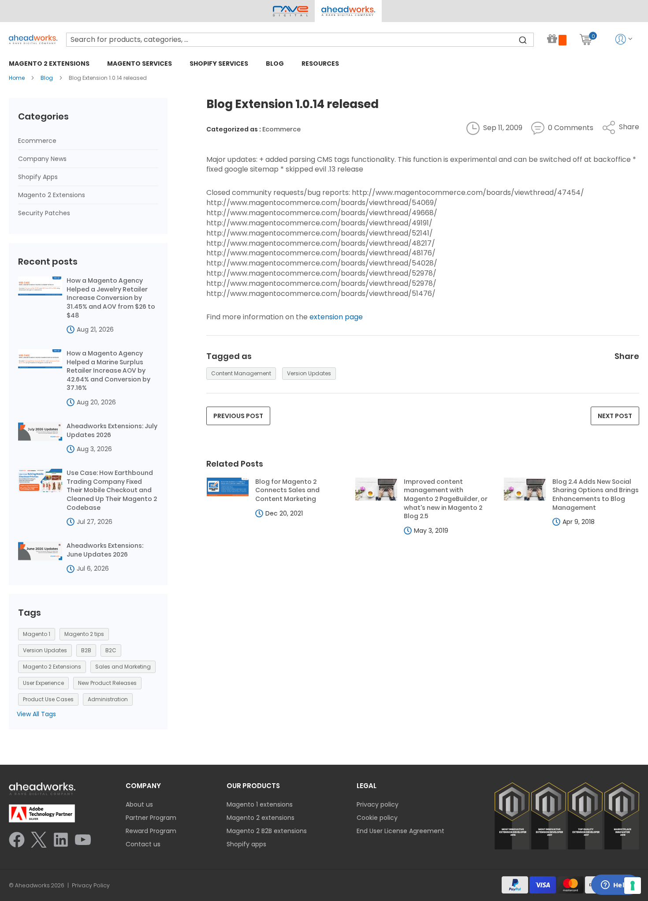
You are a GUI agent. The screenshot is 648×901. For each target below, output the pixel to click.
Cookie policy (377, 817)
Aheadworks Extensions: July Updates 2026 (112, 430)
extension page (336, 317)
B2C (110, 650)
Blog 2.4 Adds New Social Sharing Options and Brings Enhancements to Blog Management (595, 495)
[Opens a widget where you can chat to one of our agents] (615, 886)
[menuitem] (49, 63)
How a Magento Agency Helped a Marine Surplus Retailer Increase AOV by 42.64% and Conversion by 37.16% (108, 370)
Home (17, 78)
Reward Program (151, 830)
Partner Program (151, 817)
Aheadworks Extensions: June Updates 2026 (105, 550)
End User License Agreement (400, 830)
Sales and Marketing (123, 666)
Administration (108, 699)
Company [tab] (143, 785)
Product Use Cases (48, 699)
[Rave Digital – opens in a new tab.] (290, 11)
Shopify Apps (38, 176)
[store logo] (33, 39)
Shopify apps (246, 844)
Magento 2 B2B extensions (267, 830)
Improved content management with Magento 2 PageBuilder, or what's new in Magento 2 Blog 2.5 (446, 499)
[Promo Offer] (556, 39)
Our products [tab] (253, 785)
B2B (86, 650)
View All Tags (36, 714)
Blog (47, 78)
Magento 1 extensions (260, 804)
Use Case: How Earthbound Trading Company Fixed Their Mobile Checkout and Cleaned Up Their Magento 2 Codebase (112, 490)
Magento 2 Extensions (51, 195)
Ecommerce (281, 129)
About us (139, 804)
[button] (348, 11)
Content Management (241, 373)
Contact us (143, 844)
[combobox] (300, 40)
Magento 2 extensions (260, 817)
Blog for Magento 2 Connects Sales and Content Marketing (287, 490)
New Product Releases (107, 683)
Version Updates (309, 373)
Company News (42, 158)
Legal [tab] (366, 785)
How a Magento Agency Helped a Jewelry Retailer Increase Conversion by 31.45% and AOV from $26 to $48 (111, 298)
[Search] (523, 40)
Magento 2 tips (84, 634)
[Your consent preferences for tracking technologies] (632, 885)
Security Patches (44, 213)
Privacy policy (377, 804)
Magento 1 (36, 634)
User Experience (43, 683)
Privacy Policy (91, 885)
